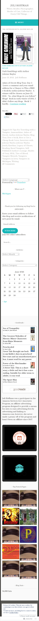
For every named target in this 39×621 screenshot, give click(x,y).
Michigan (6, 194)
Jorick (4, 145)
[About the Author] (28, 499)
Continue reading (18, 104)
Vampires (22, 156)
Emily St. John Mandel (10, 330)
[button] (15, 443)
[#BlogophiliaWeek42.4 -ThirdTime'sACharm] (10, 535)
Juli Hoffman (21, 78)
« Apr (4, 302)
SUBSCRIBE (10, 231)
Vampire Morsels (9, 156)
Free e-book (12, 138)
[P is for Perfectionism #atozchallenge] (28, 535)
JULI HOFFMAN (20, 5)
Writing (15, 161)
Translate (21, 182)
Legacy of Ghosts (24, 145)
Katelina (12, 145)
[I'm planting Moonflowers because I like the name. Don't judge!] (28, 517)
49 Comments (8, 164)
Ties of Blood (22, 153)
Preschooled (8, 347)
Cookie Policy (13, 612)
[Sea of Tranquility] (33, 332)
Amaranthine (17, 132)
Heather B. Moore (9, 365)
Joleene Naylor (23, 143)
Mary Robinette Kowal (10, 382)
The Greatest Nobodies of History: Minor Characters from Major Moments (15, 338)
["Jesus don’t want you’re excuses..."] (28, 553)
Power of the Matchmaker (14, 363)
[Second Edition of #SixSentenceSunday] (28, 571)
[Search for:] (19, 242)
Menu (21, 22)
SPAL (12, 153)
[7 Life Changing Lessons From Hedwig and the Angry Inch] (10, 517)
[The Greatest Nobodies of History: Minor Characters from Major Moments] (33, 340)
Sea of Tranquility (11, 328)
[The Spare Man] (33, 384)
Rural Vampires (17, 148)
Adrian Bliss (7, 343)
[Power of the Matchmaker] (33, 368)
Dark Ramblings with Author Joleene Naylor (17, 67)
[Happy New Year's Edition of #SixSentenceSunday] (10, 569)
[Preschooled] (33, 351)
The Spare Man (10, 380)
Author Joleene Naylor (19, 135)
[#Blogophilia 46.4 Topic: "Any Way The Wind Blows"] (10, 499)
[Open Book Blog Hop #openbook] (10, 552)
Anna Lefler (7, 349)
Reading (6, 148)
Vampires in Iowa (10, 159)
